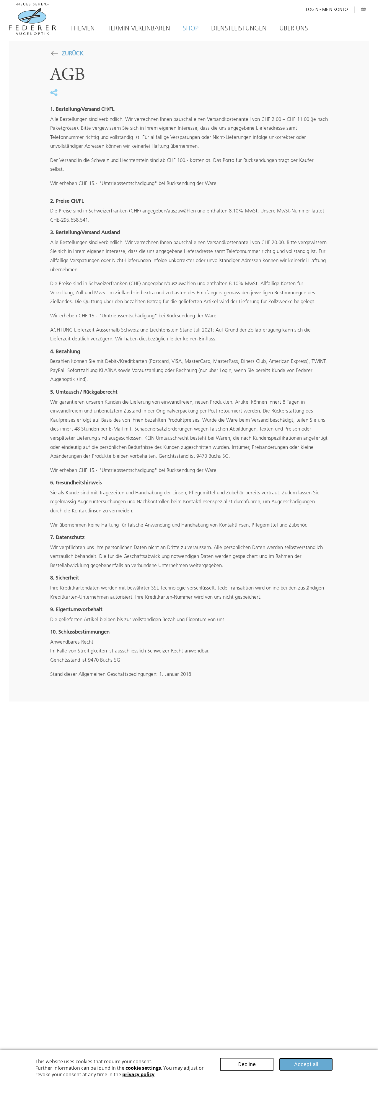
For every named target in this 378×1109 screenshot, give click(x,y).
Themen (82, 28)
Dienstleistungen (239, 28)
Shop (190, 28)
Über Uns (293, 28)
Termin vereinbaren (138, 28)
